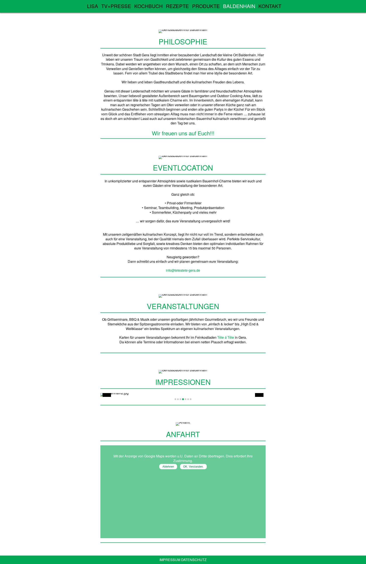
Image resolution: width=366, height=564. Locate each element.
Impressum (169, 559)
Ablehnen (168, 466)
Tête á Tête (225, 337)
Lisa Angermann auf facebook (256, 6)
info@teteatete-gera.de (183, 270)
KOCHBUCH (148, 6)
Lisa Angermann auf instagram (264, 6)
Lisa (92, 6)
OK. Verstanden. (193, 466)
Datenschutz (194, 559)
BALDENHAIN (239, 6)
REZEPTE (177, 6)
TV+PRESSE (116, 6)
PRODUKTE (206, 6)
